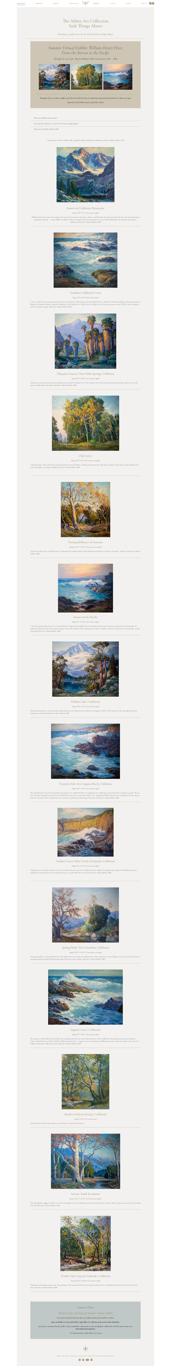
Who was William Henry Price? (45, 118)
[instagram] (83, 1360)
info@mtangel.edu (109, 1356)
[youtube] (87, 1360)
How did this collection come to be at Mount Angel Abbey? (56, 124)
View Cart (150, 3)
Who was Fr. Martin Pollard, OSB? (46, 129)
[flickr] (91, 1360)
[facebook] (80, 1360)
